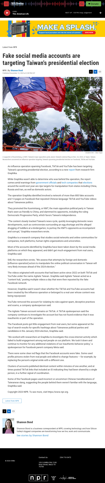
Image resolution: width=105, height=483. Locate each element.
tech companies (70, 182)
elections (87, 182)
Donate (95, 4)
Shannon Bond (17, 70)
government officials (46, 182)
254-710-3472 (65, 457)
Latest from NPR (10, 47)
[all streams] (101, 13)
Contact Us (43, 457)
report (72, 169)
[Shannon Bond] (8, 426)
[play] (7, 12)
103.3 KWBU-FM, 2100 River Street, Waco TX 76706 (48, 465)
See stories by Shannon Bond (32, 435)
